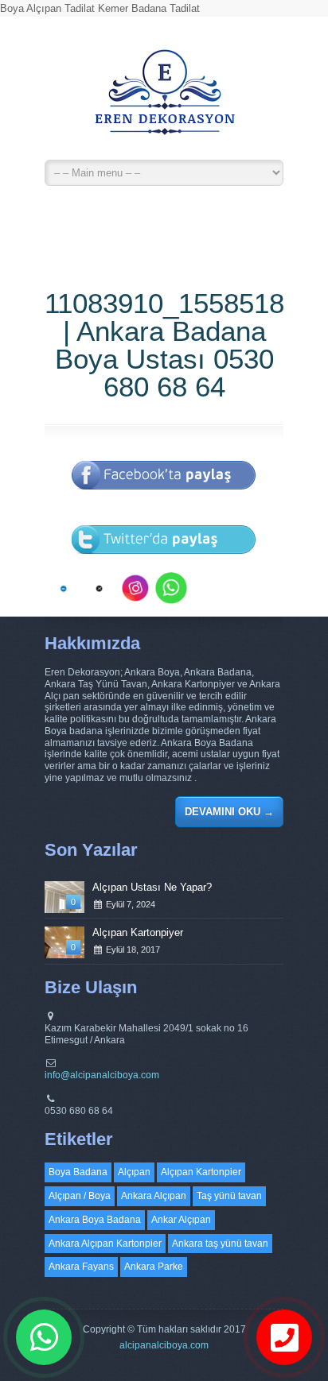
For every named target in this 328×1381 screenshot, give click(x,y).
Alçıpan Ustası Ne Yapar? (152, 887)
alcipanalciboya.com (164, 1345)
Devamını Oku (229, 812)
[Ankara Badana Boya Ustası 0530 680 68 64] (164, 99)
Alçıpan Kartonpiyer (137, 932)
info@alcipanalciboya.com (102, 1075)
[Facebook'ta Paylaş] (164, 500)
